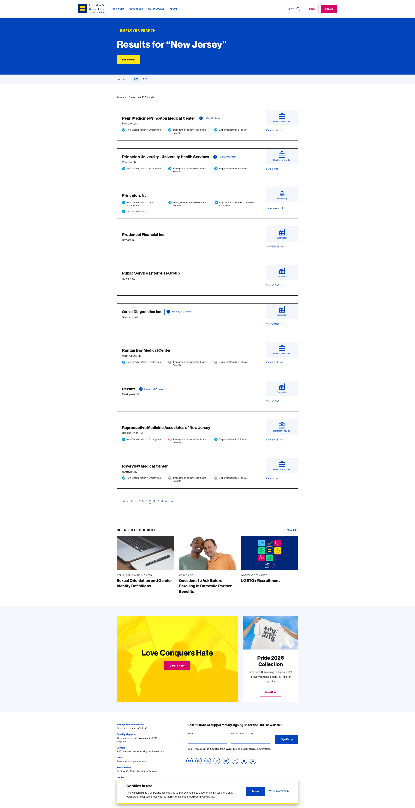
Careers (121, 747)
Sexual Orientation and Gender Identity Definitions (144, 583)
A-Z (135, 79)
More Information (279, 791)
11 (154, 501)
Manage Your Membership (130, 724)
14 (166, 501)
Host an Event (124, 767)
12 (158, 501)
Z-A (145, 79)
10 (150, 501)
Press (120, 757)
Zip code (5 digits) (248, 733)
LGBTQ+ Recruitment (260, 580)
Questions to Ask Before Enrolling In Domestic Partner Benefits (205, 586)
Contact (121, 777)
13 (162, 501)
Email (197, 733)
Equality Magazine (126, 734)
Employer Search (138, 30)
